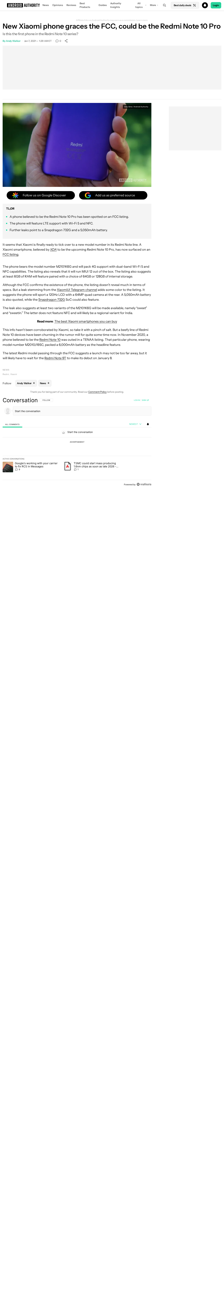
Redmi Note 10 (50, 340)
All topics (139, 5)
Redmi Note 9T (55, 358)
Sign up (145, 400)
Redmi (6, 374)
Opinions (57, 5)
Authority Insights (115, 5)
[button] (112, 5)
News (46, 5)
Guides (103, 5)
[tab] (12, 424)
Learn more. (142, 20)
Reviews (71, 5)
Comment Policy (97, 391)
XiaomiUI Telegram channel (77, 290)
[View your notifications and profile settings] (147, 424)
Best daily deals (182, 5)
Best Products (85, 5)
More (153, 5)
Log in (137, 400)
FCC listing (10, 254)
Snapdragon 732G (51, 300)
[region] (77, 442)
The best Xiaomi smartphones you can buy (85, 321)
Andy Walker (13, 41)
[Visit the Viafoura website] (143, 484)
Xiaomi (13, 374)
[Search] (164, 5)
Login (216, 5)
